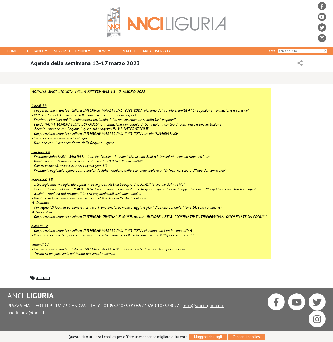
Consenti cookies (246, 336)
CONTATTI (126, 50)
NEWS (102, 50)
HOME (12, 50)
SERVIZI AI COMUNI (70, 50)
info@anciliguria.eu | (204, 305)
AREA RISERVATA (157, 50)
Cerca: (272, 50)
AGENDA (43, 277)
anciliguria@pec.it (26, 312)
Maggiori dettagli (208, 336)
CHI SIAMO (34, 50)
